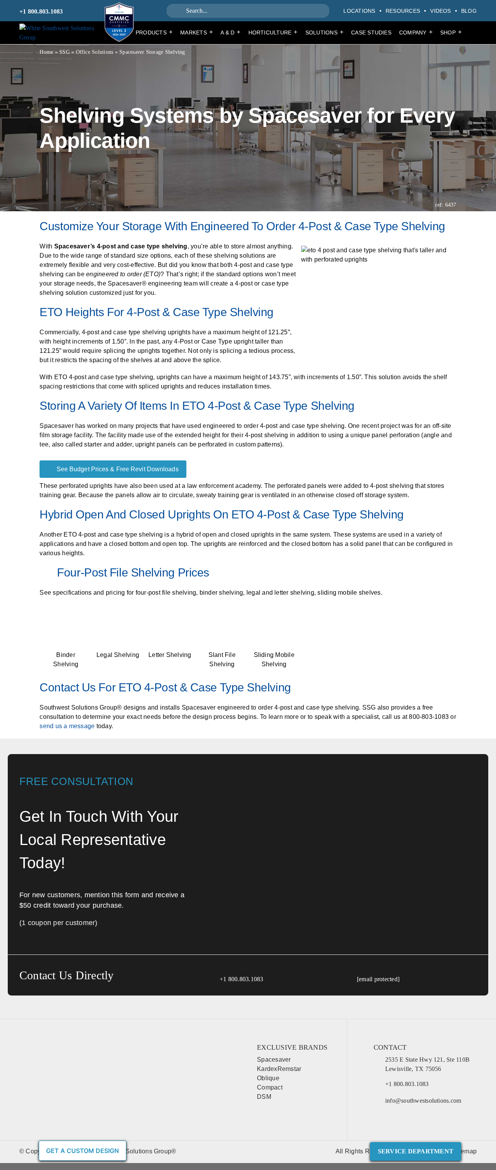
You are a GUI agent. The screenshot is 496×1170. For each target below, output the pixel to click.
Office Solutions (95, 52)
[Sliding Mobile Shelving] (274, 617)
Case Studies (371, 32)
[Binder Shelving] (65, 617)
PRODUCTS (154, 32)
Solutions (324, 32)
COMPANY (415, 32)
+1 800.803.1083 (41, 11)
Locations (359, 11)
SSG (64, 52)
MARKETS (196, 32)
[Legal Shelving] (118, 617)
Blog (469, 11)
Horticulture (273, 32)
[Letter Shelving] (170, 617)
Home (46, 52)
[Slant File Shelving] (222, 617)
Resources (403, 11)
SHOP (451, 32)
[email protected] (378, 979)
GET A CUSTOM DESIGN (82, 1151)
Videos (440, 11)
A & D (230, 32)
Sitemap (465, 1151)
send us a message (67, 726)
